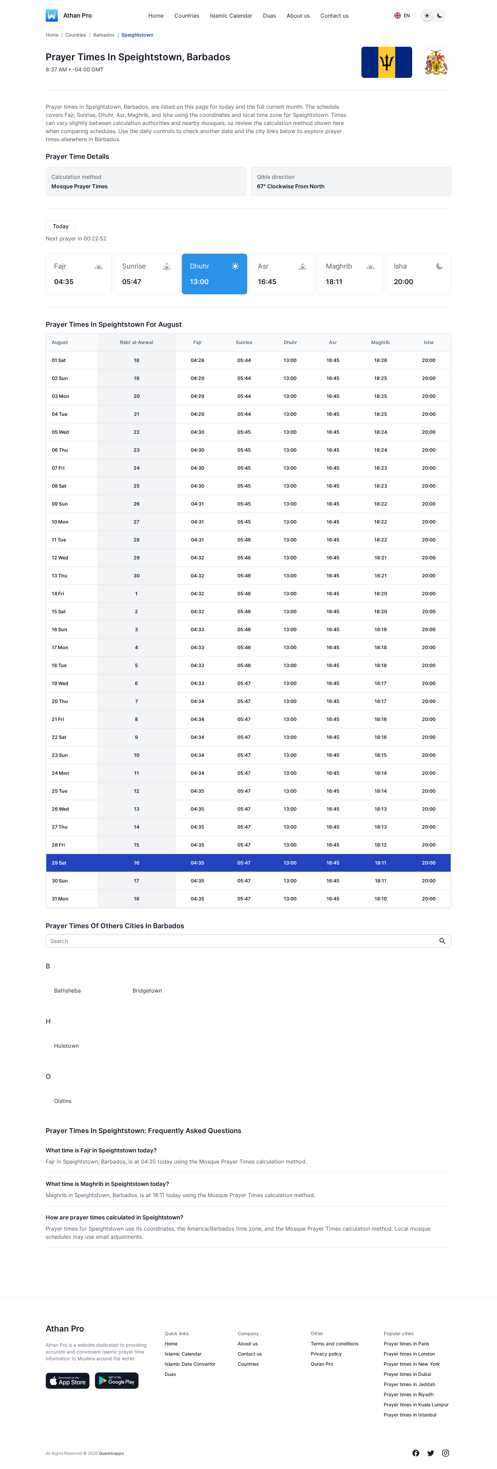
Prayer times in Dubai (407, 1374)
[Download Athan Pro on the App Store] (68, 1380)
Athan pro (77, 15)
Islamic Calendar (231, 15)
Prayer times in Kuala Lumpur (416, 1404)
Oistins (62, 1101)
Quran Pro (322, 1364)
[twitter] (430, 1453)
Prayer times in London (409, 1354)
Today (61, 226)
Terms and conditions (335, 1343)
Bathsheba (67, 990)
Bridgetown (147, 990)
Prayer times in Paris (406, 1343)
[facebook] (416, 1453)
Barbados (104, 35)
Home (156, 15)
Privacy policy (326, 1354)
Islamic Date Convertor (190, 1364)
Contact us (335, 15)
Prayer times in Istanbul (410, 1415)
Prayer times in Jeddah (409, 1384)
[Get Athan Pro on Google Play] (117, 1380)
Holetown (66, 1045)
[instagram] (445, 1453)
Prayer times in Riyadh (408, 1394)
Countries (186, 15)
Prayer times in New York (412, 1364)
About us (298, 15)
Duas (269, 15)
